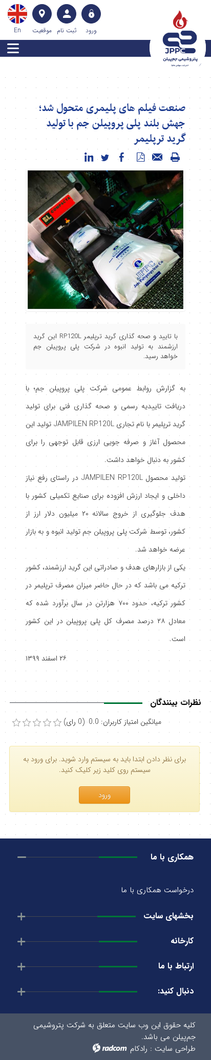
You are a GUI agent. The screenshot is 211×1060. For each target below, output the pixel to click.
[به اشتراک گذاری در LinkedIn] (88, 157)
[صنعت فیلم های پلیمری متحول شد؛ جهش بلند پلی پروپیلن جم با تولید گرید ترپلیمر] (105, 239)
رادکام (138, 1049)
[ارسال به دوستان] (157, 157)
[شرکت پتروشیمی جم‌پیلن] (180, 38)
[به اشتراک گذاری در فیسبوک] (121, 157)
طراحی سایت (175, 1049)
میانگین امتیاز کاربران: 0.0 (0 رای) (112, 722)
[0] (16, 722)
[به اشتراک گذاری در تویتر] (105, 157)
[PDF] (140, 157)
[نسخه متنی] (175, 157)
